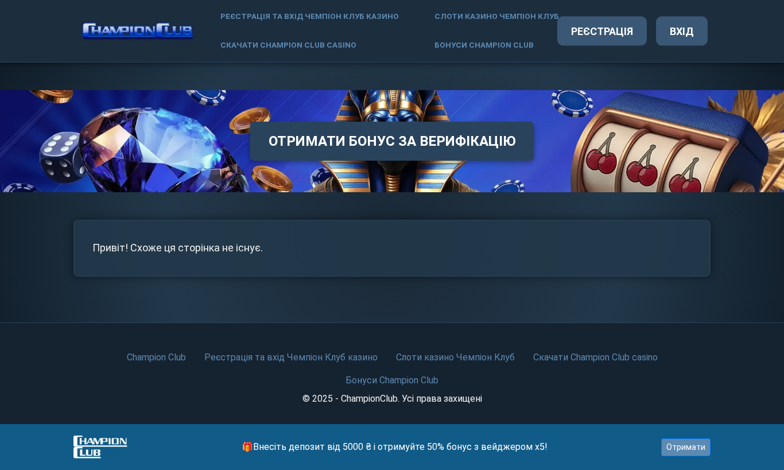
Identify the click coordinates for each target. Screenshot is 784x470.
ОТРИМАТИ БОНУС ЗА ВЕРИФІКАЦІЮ (392, 141)
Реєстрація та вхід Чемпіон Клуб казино (309, 16)
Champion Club (156, 357)
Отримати (685, 447)
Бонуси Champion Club (484, 45)
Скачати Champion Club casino (288, 45)
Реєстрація (602, 31)
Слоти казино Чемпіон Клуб (496, 16)
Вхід (682, 31)
